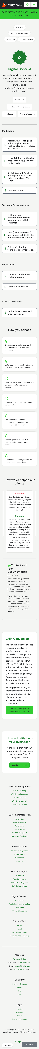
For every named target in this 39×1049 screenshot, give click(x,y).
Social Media (20, 829)
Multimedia (19, 27)
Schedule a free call (19, 765)
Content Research (26, 39)
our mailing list (19, 969)
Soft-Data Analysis (19, 886)
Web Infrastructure (19, 804)
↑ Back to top (29, 1044)
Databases (19, 858)
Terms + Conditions (19, 1019)
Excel (19, 929)
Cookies (19, 1012)
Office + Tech (19, 921)
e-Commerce (19, 854)
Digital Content (19, 896)
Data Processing (19, 879)
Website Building (19, 791)
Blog (19, 991)
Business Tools (19, 846)
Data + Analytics (19, 871)
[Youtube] (19, 1041)
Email (19, 925)
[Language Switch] (27, 4)
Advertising (19, 826)
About (19, 987)
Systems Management (19, 851)
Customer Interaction (19, 814)
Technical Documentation (19, 33)
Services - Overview (20, 984)
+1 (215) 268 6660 (24, 962)
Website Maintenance (19, 794)
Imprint (19, 1009)
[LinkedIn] (15, 1041)
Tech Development (19, 932)
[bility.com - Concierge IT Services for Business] (12, 4)
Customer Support (19, 833)
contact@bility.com (22, 966)
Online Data (19, 876)
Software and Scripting (20, 936)
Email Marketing (19, 822)
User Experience (19, 797)
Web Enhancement (19, 801)
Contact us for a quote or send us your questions (19, 710)
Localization (10, 39)
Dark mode (7, 1045)
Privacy (19, 1016)
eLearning (19, 861)
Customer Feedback (19, 836)
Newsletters (19, 819)
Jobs (19, 994)
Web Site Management (19, 786)
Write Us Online (19, 959)
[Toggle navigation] (34, 4)
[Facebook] (24, 1041)
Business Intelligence (19, 882)
